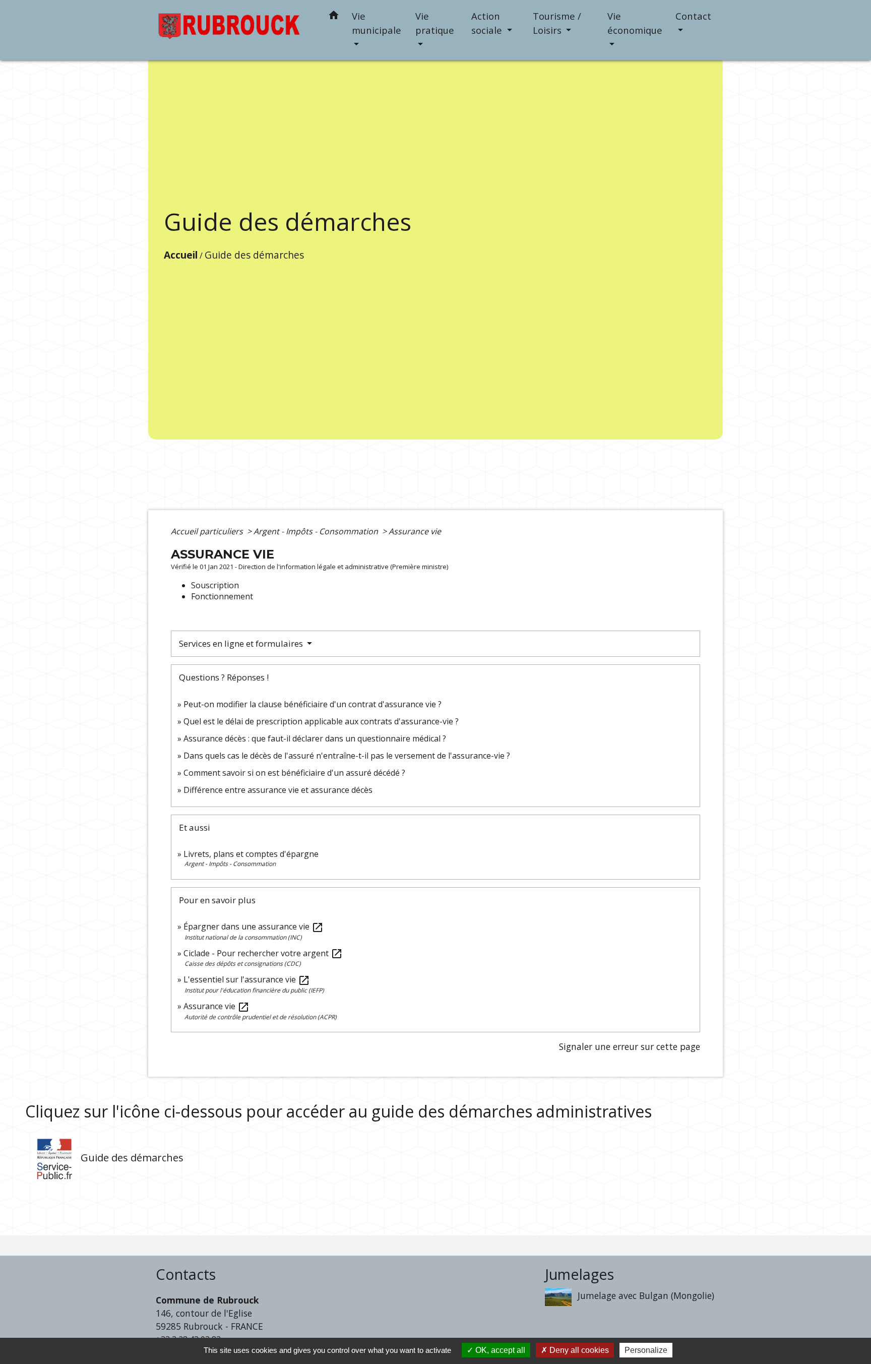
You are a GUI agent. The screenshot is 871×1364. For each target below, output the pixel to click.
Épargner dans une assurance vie (253, 926)
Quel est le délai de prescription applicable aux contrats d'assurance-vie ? (321, 721)
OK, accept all (499, 1350)
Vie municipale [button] (376, 23)
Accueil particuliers (208, 531)
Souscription (215, 585)
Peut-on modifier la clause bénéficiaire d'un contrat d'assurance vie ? (312, 704)
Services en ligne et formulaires (242, 643)
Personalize (646, 1350)
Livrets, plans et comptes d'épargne (251, 853)
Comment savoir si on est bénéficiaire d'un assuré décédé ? (294, 772)
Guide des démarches (254, 255)
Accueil (181, 255)
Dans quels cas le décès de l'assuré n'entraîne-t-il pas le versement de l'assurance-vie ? (346, 755)
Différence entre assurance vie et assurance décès (277, 789)
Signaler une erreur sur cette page (629, 1046)
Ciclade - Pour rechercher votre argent (263, 953)
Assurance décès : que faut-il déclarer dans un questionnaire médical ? (314, 738)
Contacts (186, 1274)
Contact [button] (693, 16)
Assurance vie (415, 531)
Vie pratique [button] (434, 23)
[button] (334, 17)
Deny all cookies (578, 1350)
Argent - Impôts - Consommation (317, 531)
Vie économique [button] (634, 23)
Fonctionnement (222, 596)
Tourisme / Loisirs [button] (557, 23)
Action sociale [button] (488, 23)
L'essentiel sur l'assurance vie (246, 979)
